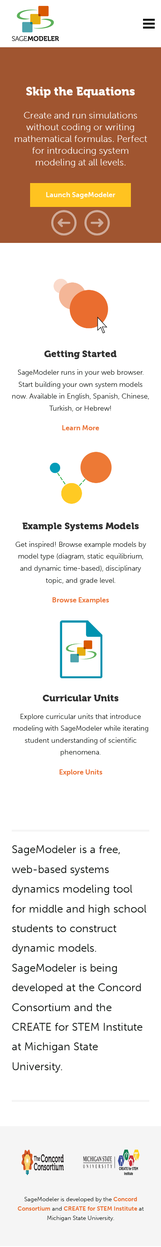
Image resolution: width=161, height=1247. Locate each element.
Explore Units (80, 772)
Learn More (80, 428)
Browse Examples (80, 600)
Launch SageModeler (80, 194)
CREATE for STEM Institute (100, 1208)
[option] (80, 145)
